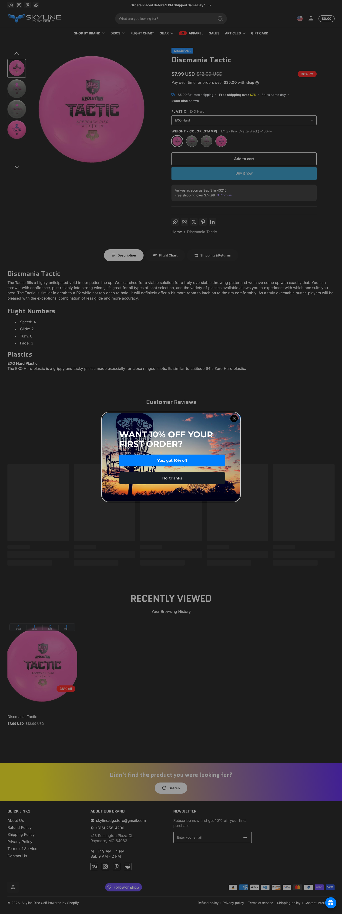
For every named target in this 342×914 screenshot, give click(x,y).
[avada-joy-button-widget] (330, 902)
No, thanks (172, 478)
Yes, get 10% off (172, 460)
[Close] (234, 418)
